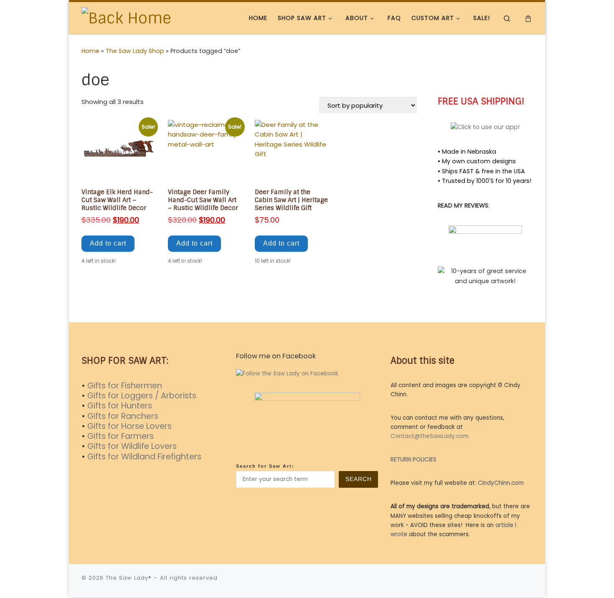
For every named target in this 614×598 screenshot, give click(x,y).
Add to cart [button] (108, 243)
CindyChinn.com (501, 483)
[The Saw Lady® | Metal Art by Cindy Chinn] (126, 17)
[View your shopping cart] (528, 18)
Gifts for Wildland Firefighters (144, 456)
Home (90, 51)
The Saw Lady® (129, 578)
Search (358, 479)
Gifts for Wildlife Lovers (132, 446)
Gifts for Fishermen (124, 385)
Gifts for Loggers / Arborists (141, 395)
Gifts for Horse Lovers (129, 426)
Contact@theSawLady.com (430, 436)
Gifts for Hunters (119, 405)
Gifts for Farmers (120, 436)
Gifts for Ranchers (122, 416)
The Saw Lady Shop (135, 51)
